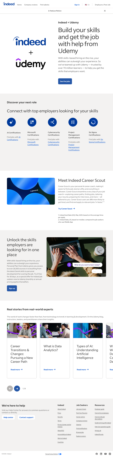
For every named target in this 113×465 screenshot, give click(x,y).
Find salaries (44, 5)
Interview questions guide (102, 426)
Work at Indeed (62, 438)
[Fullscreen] (53, 203)
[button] (10, 389)
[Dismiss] (104, 10)
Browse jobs (80, 432)
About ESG (61, 430)
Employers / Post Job (102, 5)
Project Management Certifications (74, 147)
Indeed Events (99, 434)
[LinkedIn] (101, 454)
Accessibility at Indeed (64, 434)
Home (19, 5)
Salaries (78, 424)
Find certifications (81, 428)
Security (60, 417)
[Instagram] (110, 454)
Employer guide (99, 409)
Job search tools (81, 409)
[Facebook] (96, 454)
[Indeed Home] (8, 4)
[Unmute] (44, 203)
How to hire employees (102, 413)
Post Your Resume (81, 413)
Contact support (26, 417)
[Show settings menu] (48, 203)
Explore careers (81, 436)
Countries (61, 442)
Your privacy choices (51, 454)
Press (59, 413)
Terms (59, 421)
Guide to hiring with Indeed (103, 423)
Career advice (80, 417)
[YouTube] (105, 454)
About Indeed (62, 409)
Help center (8, 417)
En (87, 5)
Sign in (77, 5)
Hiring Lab (98, 430)
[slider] (28, 203)
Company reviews (31, 5)
